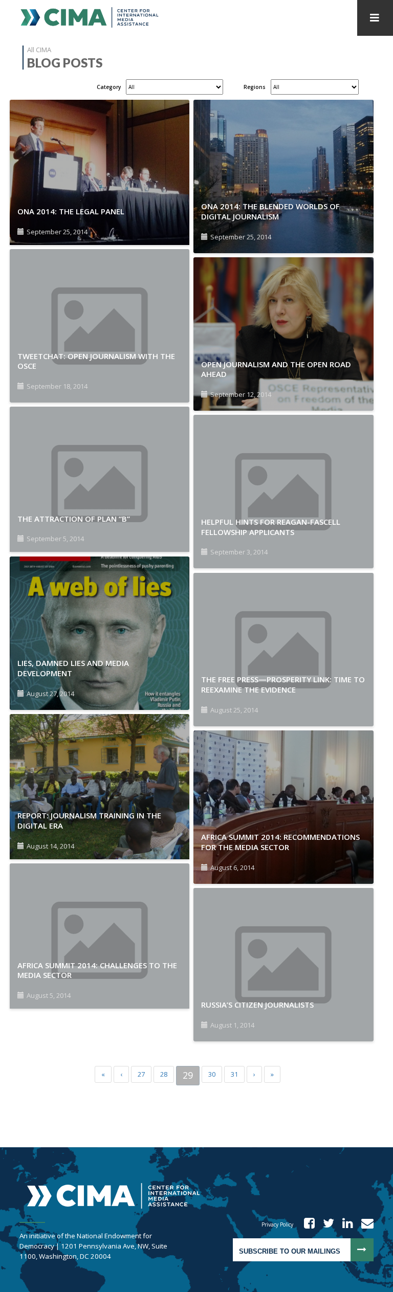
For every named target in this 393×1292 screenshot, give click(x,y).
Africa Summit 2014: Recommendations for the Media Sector (280, 842)
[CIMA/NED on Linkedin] (344, 1224)
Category (109, 87)
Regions (255, 87)
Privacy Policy (277, 1224)
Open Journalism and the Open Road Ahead (276, 369)
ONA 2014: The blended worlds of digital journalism (270, 211)
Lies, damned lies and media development (73, 668)
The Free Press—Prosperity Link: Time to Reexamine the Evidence (283, 684)
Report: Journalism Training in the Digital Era (89, 820)
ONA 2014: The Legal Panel (70, 211)
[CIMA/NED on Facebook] (306, 1224)
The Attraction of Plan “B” (73, 519)
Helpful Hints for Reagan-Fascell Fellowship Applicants (270, 527)
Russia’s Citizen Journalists (257, 1004)
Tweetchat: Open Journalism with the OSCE (96, 361)
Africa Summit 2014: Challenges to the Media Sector (97, 970)
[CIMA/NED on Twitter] (325, 1224)
